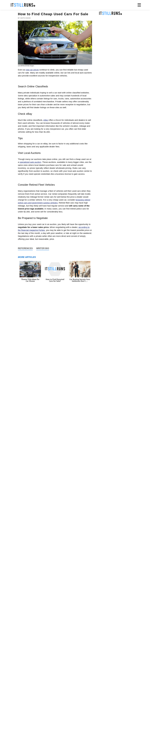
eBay (45, 120)
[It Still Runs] (23, 5)
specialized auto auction (30, 162)
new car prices (32, 70)
